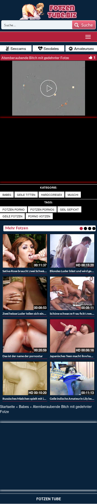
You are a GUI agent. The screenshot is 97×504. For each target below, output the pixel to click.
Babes (6, 195)
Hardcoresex (51, 195)
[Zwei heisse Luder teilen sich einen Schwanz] (24, 293)
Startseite (7, 406)
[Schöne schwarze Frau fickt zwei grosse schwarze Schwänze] (72, 293)
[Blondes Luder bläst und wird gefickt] (72, 251)
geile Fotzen (12, 216)
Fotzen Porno (13, 209)
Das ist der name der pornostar (22, 356)
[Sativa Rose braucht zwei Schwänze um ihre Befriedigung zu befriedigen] (24, 251)
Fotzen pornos (42, 209)
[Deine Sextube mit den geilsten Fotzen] (48, 10)
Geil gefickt (69, 209)
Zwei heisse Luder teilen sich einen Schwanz (30, 313)
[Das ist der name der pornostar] (24, 336)
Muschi (73, 195)
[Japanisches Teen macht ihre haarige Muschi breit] (72, 336)
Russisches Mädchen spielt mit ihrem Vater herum (35, 398)
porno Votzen (39, 216)
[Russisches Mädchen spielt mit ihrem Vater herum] (24, 378)
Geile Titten (26, 195)
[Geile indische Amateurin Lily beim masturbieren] (72, 378)
